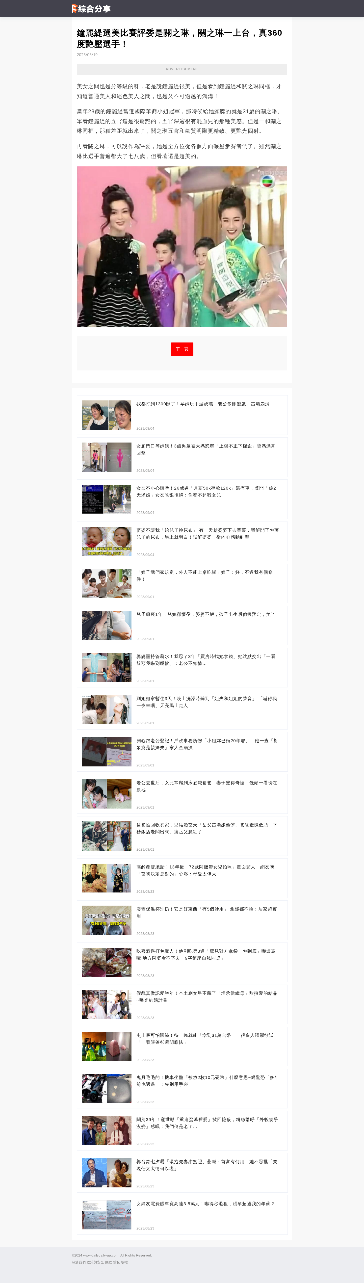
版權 (124, 1262)
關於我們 (79, 1262)
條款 (108, 1262)
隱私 (116, 1262)
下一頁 (182, 349)
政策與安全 (95, 1262)
